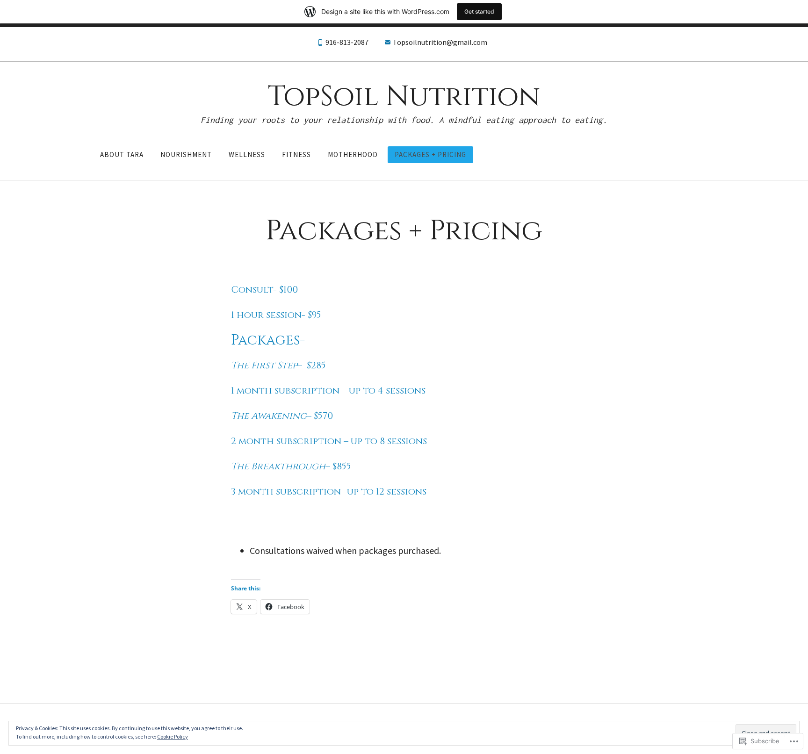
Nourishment (186, 154)
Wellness (247, 154)
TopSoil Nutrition (404, 96)
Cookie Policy (172, 736)
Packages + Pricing (430, 154)
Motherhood (353, 154)
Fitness (296, 154)
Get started (479, 11)
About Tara (122, 154)
